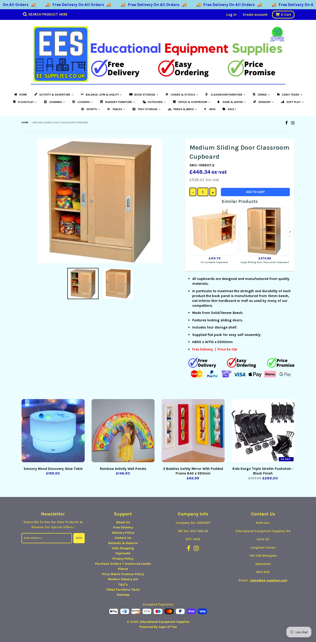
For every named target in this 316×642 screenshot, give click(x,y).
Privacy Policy (122, 559)
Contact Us (123, 538)
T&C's (123, 584)
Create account (255, 14)
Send (79, 538)
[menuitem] (20, 94)
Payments (122, 553)
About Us (123, 522)
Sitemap (123, 595)
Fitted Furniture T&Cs (123, 590)
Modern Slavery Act (123, 579)
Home (25, 122)
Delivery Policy (123, 533)
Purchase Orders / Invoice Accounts (123, 564)
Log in (231, 14)
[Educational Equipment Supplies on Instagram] (292, 123)
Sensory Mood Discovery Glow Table (53, 469)
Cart (286, 14)
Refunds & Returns (123, 543)
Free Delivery (123, 527)
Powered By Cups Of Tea (158, 627)
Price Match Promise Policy (123, 574)
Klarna (123, 569)
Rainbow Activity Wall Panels (123, 469)
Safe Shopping (123, 548)
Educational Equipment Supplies (164, 622)
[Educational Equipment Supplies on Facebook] (286, 123)
